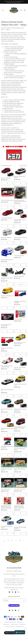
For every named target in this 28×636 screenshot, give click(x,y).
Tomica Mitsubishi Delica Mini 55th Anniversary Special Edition (20, 428)
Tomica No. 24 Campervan (6, 237)
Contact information (10, 626)
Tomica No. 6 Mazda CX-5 (6, 178)
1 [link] (4, 540)
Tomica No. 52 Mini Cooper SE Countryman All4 (20, 220)
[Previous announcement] (2, 1)
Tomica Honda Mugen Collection (7, 200)
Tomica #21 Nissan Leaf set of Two (6, 410)
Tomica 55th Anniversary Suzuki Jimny (20, 385)
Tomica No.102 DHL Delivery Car (7, 295)
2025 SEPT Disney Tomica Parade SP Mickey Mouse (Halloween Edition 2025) (6, 507)
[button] (2, 10)
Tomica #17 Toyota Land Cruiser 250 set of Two (20, 410)
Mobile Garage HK (12, 622)
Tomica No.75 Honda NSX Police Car (7, 390)
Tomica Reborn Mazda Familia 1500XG (7, 348)
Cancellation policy (20, 626)
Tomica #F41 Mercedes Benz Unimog (19, 449)
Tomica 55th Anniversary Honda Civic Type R (7, 447)
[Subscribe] (23, 600)
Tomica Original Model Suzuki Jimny (20, 469)
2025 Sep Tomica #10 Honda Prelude (6, 527)
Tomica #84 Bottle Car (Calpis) (7, 259)
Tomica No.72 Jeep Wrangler (19, 367)
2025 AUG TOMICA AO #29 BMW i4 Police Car (20, 528)
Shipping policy (22, 624)
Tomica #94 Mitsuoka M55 (19, 255)
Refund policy (20, 622)
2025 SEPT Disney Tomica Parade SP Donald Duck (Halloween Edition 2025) (19, 507)
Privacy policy (6, 624)
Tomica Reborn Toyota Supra (6, 217)
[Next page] (23, 540)
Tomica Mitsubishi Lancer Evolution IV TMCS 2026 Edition (20, 201)
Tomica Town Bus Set (18, 319)
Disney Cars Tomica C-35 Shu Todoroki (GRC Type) (6, 366)
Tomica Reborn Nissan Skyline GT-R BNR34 (20, 302)
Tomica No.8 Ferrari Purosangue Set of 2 (7, 429)
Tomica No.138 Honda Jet (19, 276)
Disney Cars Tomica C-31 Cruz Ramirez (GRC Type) (20, 343)
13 (19, 540)
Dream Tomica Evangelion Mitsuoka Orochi (6, 325)
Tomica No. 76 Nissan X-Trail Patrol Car (19, 177)
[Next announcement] (25, 1)
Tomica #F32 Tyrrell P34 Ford (19, 489)
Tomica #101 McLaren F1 (5, 489)
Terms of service (14, 624)
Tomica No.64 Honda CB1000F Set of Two (7, 278)
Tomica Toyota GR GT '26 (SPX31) (20, 237)
